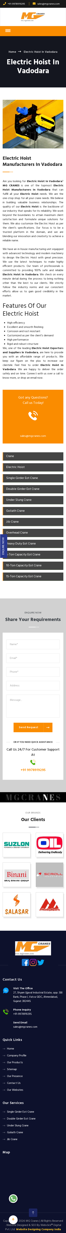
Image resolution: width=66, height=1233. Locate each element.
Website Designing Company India (38, 1229)
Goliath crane (15, 1132)
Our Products (15, 1062)
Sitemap (12, 1069)
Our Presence (15, 1076)
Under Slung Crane (18, 1126)
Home (12, 52)
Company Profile (16, 1056)
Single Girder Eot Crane (20, 1112)
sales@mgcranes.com (48, 4)
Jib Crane (12, 1139)
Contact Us (14, 1083)
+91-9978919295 (16, 4)
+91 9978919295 (33, 770)
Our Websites (15, 1090)
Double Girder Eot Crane (21, 1119)
